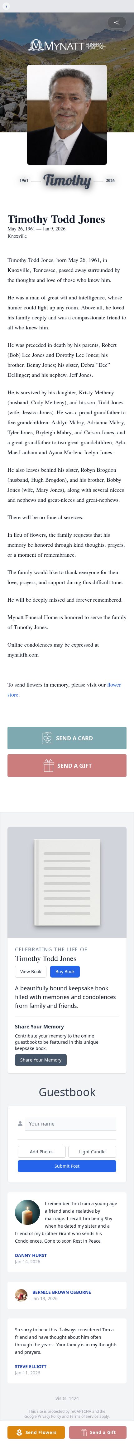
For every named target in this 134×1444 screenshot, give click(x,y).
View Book (30, 971)
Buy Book (64, 971)
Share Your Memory (40, 1060)
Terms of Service (83, 1416)
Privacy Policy (49, 1416)
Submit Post (67, 1166)
